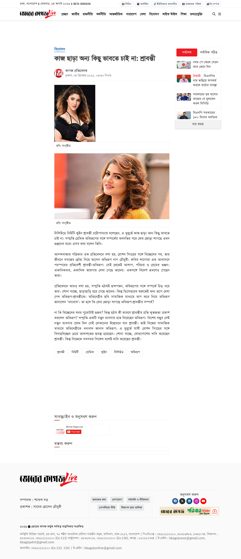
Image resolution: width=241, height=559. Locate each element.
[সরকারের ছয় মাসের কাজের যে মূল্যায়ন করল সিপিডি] (198, 99)
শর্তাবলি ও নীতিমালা (138, 499)
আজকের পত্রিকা (193, 4)
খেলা (143, 14)
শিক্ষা (183, 14)
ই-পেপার (214, 4)
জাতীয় (75, 14)
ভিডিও (127, 4)
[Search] (214, 14)
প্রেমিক (90, 352)
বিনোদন (154, 14)
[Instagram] (196, 501)
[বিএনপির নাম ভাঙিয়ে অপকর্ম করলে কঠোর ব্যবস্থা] (198, 81)
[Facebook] (175, 501)
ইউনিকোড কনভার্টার (166, 4)
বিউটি (75, 352)
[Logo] (38, 13)
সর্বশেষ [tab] (186, 52)
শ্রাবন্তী (60, 352)
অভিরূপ (135, 352)
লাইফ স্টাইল (169, 14)
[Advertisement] (120, 33)
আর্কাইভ (143, 4)
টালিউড (118, 352)
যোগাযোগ (117, 499)
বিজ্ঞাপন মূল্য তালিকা (131, 507)
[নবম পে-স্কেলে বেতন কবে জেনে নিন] (198, 65)
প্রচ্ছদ (64, 14)
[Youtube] (203, 501)
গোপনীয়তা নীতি (107, 507)
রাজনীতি (88, 14)
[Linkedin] (189, 501)
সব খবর (198, 124)
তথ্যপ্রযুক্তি (196, 14)
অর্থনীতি (101, 14)
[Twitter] (182, 501)
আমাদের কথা (99, 499)
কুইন (104, 352)
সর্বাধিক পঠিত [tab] (208, 52)
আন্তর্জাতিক (116, 14)
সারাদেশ (131, 14)
